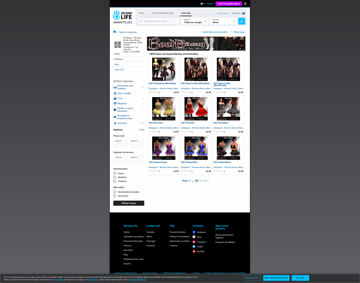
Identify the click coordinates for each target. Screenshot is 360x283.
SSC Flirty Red (187, 123)
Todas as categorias (128, 32)
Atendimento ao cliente (179, 241)
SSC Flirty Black (221, 123)
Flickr (199, 237)
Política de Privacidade (179, 236)
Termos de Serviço (177, 232)
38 (196, 180)
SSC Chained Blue (189, 162)
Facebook (201, 232)
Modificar (122, 177)
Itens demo (123, 196)
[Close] (355, 278)
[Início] (114, 32)
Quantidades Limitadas (128, 192)
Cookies (196, 273)
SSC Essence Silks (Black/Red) (195, 83)
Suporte (127, 263)
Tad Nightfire (130, 48)
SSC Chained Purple (158, 162)
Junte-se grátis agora (229, 3)
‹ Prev (184, 180)
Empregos (151, 241)
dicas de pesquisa (222, 13)
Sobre (149, 236)
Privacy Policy (58, 279)
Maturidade (215, 19)
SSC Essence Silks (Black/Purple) (222, 84)
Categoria (186, 19)
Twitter (199, 247)
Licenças (173, 245)
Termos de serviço (150, 273)
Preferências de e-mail (133, 259)
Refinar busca (129, 203)
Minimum (119, 141)
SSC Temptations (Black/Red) (162, 83)
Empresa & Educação (133, 241)
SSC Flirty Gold (156, 123)
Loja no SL (119, 69)
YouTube (200, 251)
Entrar (210, 3)
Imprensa (151, 245)
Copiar (121, 173)
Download (128, 250)
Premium (127, 245)
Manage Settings (252, 278)
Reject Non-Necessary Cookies (276, 278)
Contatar (150, 232)
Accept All (300, 278)
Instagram (201, 242)
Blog (117, 64)
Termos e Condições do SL (125, 273)
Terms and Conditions (138, 279)
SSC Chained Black (222, 162)
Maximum (134, 141)
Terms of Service (93, 279)
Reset (142, 130)
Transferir (122, 181)
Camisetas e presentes (134, 236)
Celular (127, 232)
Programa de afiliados (225, 242)
